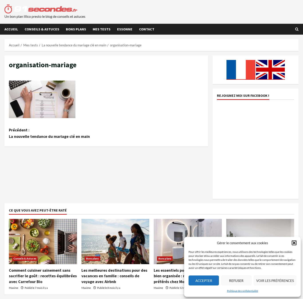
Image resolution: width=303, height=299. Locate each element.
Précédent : (49, 133)
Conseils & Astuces (42, 29)
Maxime (13, 287)
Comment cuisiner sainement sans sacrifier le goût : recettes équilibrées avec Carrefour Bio (43, 276)
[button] (294, 243)
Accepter (203, 281)
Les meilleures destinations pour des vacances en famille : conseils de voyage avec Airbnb (114, 276)
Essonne (124, 29)
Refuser (236, 281)
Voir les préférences (275, 281)
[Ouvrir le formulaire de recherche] (297, 29)
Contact (146, 29)
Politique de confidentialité (242, 291)
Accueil (11, 29)
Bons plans (76, 29)
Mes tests (101, 29)
